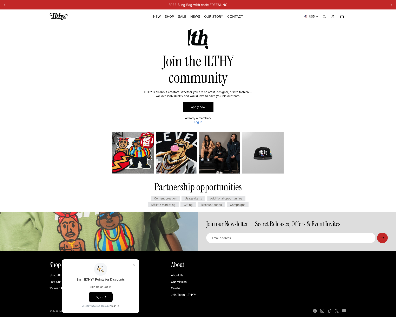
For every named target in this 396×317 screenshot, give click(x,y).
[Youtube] (344, 310)
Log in (198, 122)
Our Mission (179, 281)
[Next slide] (391, 4)
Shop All (55, 275)
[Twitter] (336, 310)
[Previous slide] (4, 4)
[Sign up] (382, 238)
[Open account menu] (332, 16)
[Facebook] (314, 310)
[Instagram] (322, 310)
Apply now (198, 107)
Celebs (175, 288)
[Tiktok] (329, 310)
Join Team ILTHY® (183, 294)
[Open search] (324, 16)
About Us (177, 275)
